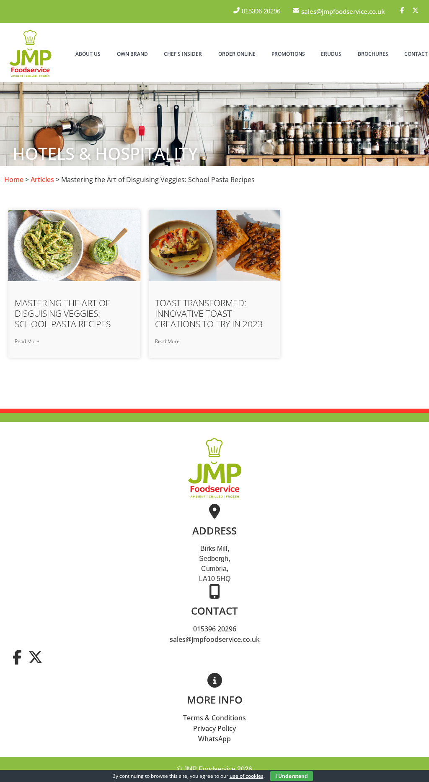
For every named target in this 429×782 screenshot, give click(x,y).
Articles (42, 179)
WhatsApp (214, 738)
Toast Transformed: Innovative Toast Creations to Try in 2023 (209, 313)
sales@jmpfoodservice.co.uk (215, 639)
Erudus (331, 53)
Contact (416, 53)
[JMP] (30, 77)
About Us (88, 53)
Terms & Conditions (214, 717)
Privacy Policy (214, 728)
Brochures (373, 53)
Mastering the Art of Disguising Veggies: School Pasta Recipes (63, 313)
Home (13, 179)
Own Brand (132, 53)
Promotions (288, 53)
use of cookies (247, 775)
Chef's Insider (183, 53)
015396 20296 (214, 628)
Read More (27, 341)
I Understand (291, 775)
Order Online (237, 53)
